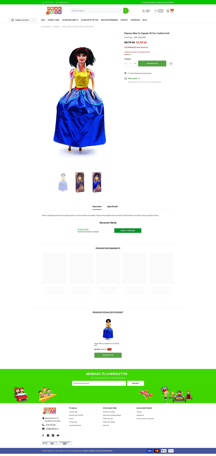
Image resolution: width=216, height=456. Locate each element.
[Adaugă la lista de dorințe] (171, 63)
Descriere (97, 206)
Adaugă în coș (152, 63)
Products (56, 26)
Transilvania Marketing (73, 451)
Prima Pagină (46, 26)
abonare (135, 383)
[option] (80, 100)
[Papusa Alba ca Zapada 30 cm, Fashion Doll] (108, 329)
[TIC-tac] (53, 435)
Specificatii (112, 206)
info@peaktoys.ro (64, 2)
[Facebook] (43, 435)
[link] (54, 288)
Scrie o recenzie (128, 230)
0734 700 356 (49, 2)
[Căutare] (99, 10)
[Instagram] (48, 435)
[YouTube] (58, 435)
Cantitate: (127, 59)
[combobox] (96, 10)
